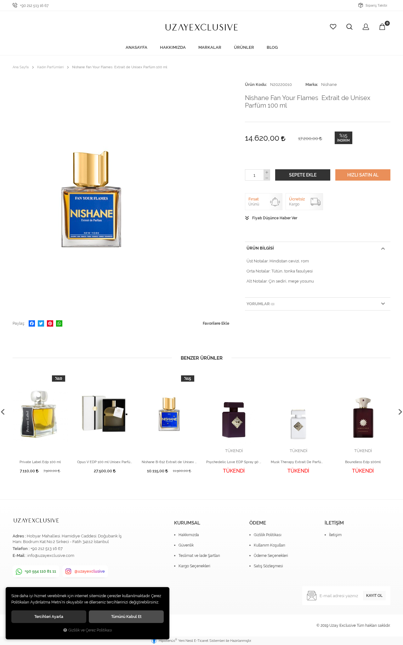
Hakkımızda (189, 535)
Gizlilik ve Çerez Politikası (90, 630)
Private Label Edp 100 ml (40, 462)
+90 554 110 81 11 (40, 571)
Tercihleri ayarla (48, 616)
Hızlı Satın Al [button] (362, 174)
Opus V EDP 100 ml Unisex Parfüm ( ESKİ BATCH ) (104, 462)
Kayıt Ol (374, 595)
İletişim (335, 535)
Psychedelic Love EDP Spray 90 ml (233, 462)
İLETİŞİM (334, 523)
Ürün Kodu (255, 84)
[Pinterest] (50, 323)
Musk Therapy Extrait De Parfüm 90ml (298, 462)
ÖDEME (257, 523)
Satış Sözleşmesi (268, 566)
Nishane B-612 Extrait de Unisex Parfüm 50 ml (169, 462)
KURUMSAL (187, 523)
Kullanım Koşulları (269, 545)
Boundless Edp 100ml (363, 462)
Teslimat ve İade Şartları (199, 555)
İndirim (343, 140)
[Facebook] (32, 323)
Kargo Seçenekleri (194, 566)
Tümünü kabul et (126, 616)
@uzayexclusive (89, 571)
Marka (311, 84)
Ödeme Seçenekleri (271, 555)
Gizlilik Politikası (267, 535)
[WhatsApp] (59, 323)
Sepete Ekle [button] (302, 174)
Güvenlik (186, 545)
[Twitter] (41, 323)
